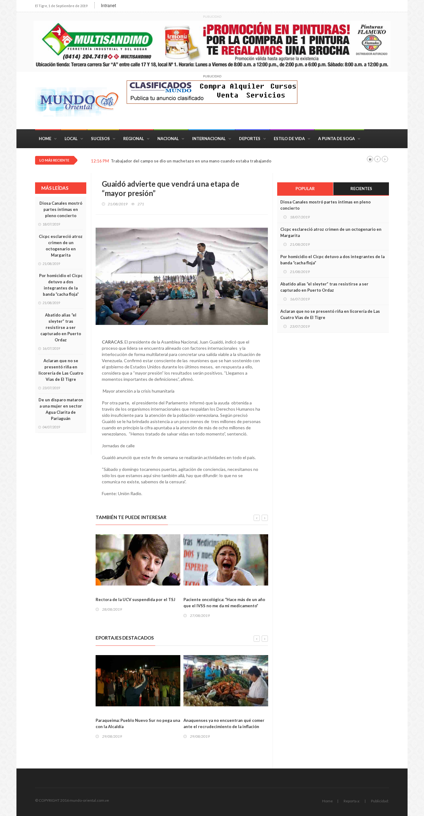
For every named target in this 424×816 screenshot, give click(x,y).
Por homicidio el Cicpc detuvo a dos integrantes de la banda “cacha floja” (61, 285)
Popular (305, 188)
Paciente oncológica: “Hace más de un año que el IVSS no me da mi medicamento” (224, 602)
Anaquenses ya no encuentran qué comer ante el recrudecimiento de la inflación (223, 723)
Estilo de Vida (289, 138)
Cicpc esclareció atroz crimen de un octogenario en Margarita (61, 246)
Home (45, 138)
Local (71, 138)
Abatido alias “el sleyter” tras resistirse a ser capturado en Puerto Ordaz (60, 327)
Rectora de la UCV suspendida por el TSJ (135, 599)
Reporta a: (352, 801)
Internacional (209, 138)
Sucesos (100, 138)
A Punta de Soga (336, 138)
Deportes (249, 138)
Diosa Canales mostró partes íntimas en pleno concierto (60, 209)
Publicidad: (380, 801)
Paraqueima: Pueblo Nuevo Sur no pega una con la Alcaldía (138, 723)
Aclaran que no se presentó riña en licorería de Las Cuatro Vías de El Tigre (60, 370)
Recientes (361, 188)
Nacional (168, 138)
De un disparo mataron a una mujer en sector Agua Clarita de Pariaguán (60, 409)
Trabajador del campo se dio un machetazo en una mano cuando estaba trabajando (191, 161)
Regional (133, 138)
